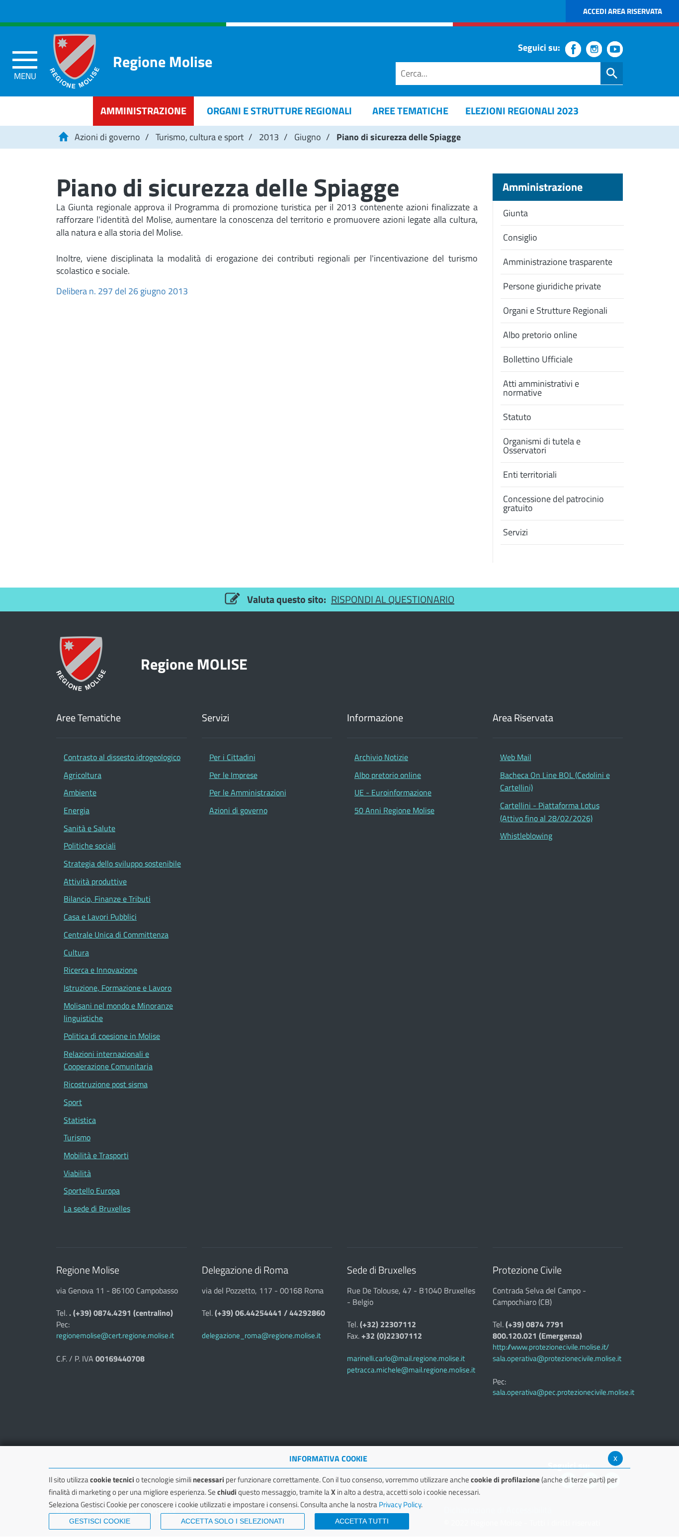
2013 (269, 137)
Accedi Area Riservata (622, 11)
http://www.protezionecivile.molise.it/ (551, 1347)
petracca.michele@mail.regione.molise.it (411, 1370)
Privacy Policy (400, 1504)
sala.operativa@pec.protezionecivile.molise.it (563, 1392)
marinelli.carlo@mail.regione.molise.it (406, 1358)
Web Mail (515, 757)
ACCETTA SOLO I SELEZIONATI (232, 1521)
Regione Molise (162, 61)
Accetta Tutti (362, 1521)
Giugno (307, 137)
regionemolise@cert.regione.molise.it (115, 1335)
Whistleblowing (526, 836)
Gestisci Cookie (99, 1521)
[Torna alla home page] (63, 137)
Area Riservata (523, 718)
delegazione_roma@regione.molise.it (261, 1335)
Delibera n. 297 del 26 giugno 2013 (122, 291)
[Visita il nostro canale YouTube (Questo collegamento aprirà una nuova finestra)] (615, 49)
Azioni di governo (107, 137)
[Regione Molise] (74, 61)
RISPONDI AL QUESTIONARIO (392, 599)
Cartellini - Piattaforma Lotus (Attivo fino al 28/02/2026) (549, 811)
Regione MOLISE (194, 664)
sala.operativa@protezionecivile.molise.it (557, 1358)
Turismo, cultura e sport (200, 137)
